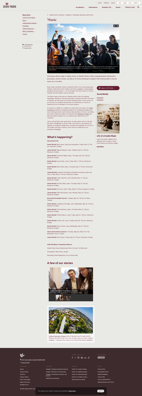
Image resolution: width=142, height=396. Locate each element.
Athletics (106, 3)
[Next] (117, 26)
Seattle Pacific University (56, 15)
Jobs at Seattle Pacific (104, 379)
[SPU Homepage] (22, 357)
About (118, 7)
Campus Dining (24, 371)
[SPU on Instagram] (78, 358)
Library (113, 3)
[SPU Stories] (101, 358)
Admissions (93, 7)
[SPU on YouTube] (82, 358)
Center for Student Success (79, 377)
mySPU (135, 3)
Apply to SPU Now (107, 88)
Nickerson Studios (83, 114)
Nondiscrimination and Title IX (106, 382)
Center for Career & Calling (79, 369)
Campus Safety (24, 377)
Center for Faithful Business (79, 374)
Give (130, 3)
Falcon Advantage (25, 379)
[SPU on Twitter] (75, 358)
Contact (25, 34)
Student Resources (28, 28)
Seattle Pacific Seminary (52, 378)
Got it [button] (101, 391)
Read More (100, 146)
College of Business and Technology (56, 371)
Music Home (26, 15)
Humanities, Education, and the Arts (83, 15)
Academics (80, 7)
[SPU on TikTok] (89, 358)
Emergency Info (24, 384)
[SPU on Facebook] (72, 358)
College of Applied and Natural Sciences (57, 369)
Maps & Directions (25, 382)
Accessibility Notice (103, 371)
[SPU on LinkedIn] (85, 358)
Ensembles (26, 26)
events (58, 129)
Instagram (100, 98)
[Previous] (114, 26)
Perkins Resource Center (78, 379)
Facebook (100, 100)
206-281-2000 (25, 362)
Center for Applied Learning (79, 371)
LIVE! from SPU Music (29, 17)
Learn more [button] (72, 391)
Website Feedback (103, 374)
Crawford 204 (27, 48)
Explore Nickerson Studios (57, 336)
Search (137, 5)
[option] (59, 297)
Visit (120, 3)
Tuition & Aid (130, 7)
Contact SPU (101, 377)
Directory (22, 374)
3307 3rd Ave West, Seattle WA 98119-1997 (33, 359)
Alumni (100, 3)
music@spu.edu (28, 44)
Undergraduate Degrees (30, 23)
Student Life (106, 7)
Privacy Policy (101, 369)
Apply (125, 3)
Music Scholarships (28, 31)
